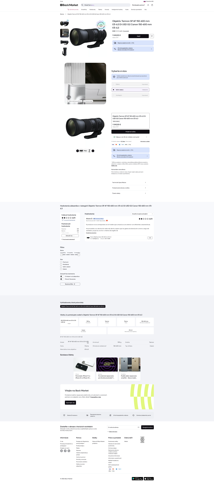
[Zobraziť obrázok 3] (89, 150)
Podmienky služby (113, 441)
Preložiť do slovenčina (91, 232)
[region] (107, 370)
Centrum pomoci (80, 457)
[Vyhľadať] (82, 5)
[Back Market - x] (69, 450)
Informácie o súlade (145, 141)
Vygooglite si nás (95, 397)
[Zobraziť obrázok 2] (85, 150)
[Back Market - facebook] (65, 450)
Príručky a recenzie (81, 459)
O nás (61, 441)
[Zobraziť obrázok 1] (81, 150)
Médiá (126, 441)
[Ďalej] (93, 150)
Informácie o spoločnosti (114, 458)
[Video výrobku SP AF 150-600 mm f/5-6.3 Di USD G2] (64, 33)
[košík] (152, 5)
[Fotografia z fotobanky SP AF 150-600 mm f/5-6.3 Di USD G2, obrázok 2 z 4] (64, 42)
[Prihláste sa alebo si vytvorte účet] (148, 5)
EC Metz (123, 141)
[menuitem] (84, 9)
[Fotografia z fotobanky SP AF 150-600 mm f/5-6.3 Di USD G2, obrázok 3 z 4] (64, 51)
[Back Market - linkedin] (61, 450)
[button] (101, 25)
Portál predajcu (80, 445)
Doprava (78, 450)
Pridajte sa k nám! (64, 448)
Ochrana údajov (112, 448)
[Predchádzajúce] (77, 150)
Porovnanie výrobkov (81, 461)
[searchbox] (107, 5)
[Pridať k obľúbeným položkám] (152, 36)
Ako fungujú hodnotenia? (69, 239)
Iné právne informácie (114, 456)
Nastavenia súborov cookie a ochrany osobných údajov (113, 451)
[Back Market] (69, 5)
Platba (77, 448)
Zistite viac (114, 165)
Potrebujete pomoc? (138, 5)
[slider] (61, 255)
